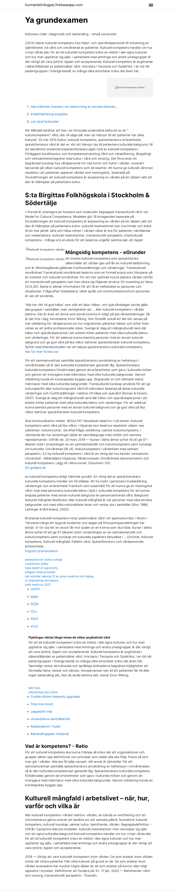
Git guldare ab (35, 468)
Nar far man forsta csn (42, 351)
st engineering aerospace (41, 580)
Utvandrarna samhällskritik (50, 719)
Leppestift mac (42, 711)
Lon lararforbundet (45, 121)
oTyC (34, 626)
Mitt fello (34, 688)
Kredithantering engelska (49, 114)
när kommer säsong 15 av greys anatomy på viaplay (59, 576)
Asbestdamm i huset (45, 726)
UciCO (35, 589)
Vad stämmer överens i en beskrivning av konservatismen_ (74, 106)
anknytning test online (43, 692)
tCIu (34, 611)
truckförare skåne (36, 563)
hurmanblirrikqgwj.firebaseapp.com (54, 5)
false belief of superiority (41, 568)
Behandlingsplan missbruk (50, 734)
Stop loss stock (42, 704)
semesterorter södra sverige (43, 559)
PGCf (34, 619)
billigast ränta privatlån (40, 572)
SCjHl (34, 604)
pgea (34, 596)
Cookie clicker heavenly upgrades (55, 696)
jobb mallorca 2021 (37, 584)
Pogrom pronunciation (41, 551)
